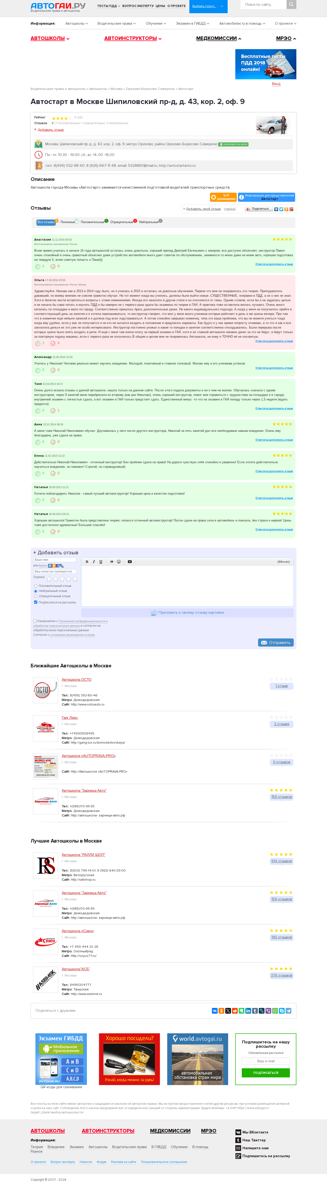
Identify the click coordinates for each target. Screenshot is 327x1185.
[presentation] (46, 223)
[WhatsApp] (275, 1011)
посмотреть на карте (235, 144)
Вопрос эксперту (138, 6)
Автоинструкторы (130, 38)
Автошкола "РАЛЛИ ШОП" (83, 855)
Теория (37, 1147)
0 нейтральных (116, 123)
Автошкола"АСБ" (76, 969)
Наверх (230, 209)
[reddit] (235, 1011)
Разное (37, 1151)
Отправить (280, 642)
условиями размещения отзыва (72, 635)
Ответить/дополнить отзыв (274, 264)
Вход (276, 83)
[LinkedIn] (248, 1011)
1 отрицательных (93, 123)
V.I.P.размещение (226, 197)
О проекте (176, 6)
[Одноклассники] (286, 209)
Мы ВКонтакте (255, 1132)
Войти (43, 565)
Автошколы (74, 23)
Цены (160, 6)
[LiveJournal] (262, 1011)
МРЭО (284, 38)
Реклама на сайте (123, 1162)
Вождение (56, 1147)
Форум (101, 1162)
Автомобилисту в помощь (240, 23)
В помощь (200, 1147)
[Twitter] (281, 209)
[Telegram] (288, 1011)
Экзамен (76, 1147)
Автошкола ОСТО (76, 679)
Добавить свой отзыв (203, 209)
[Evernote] (241, 1011)
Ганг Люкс (70, 718)
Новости (86, 1162)
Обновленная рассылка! (266, 1053)
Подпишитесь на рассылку (266, 1156)
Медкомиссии (216, 38)
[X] (228, 1011)
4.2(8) (77, 117)
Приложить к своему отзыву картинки (191, 612)
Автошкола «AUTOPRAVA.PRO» (89, 756)
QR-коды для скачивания (61, 1087)
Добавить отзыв (51, 130)
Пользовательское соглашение (164, 1162)
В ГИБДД (159, 1147)
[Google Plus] (291, 209)
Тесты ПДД (107, 6)
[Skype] (282, 1011)
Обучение (154, 23)
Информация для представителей (269, 197)
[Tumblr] (255, 1011)
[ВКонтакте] (276, 209)
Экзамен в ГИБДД (191, 23)
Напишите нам (255, 1148)
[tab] (46, 223)
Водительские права (115, 23)
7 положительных (67, 123)
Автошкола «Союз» (78, 931)
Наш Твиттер (254, 1140)
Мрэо (208, 1131)
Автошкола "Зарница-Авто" (84, 790)
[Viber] (268, 1011)
